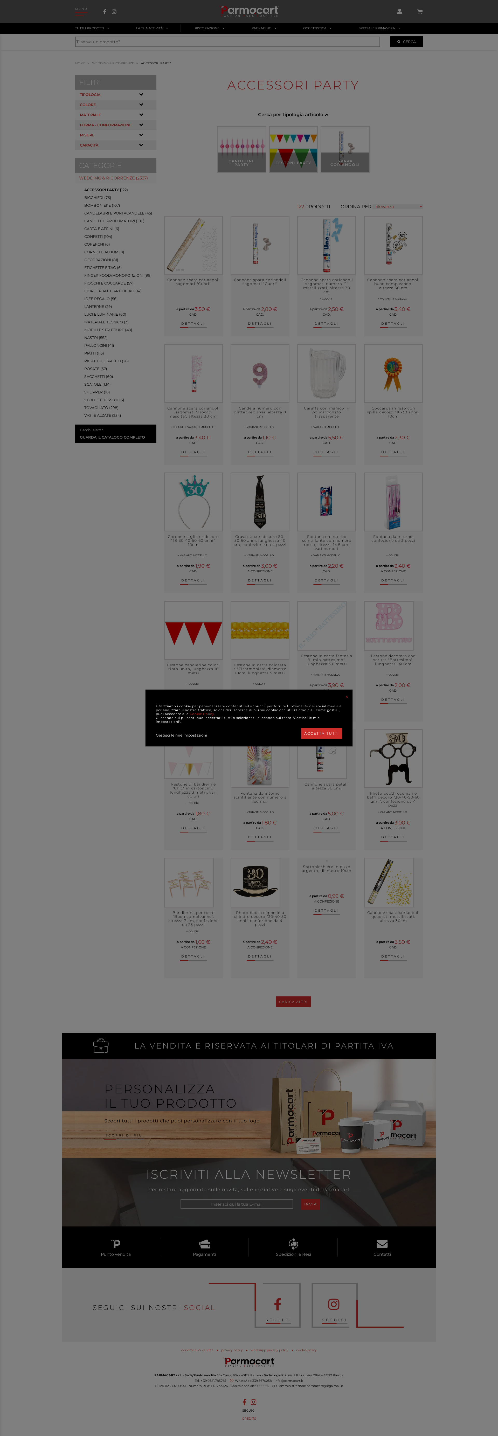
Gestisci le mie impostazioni (181, 735)
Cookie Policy (202, 714)
